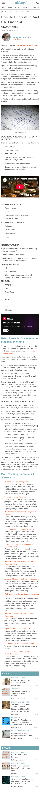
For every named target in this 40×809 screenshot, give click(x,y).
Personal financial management (16, 482)
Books (17, 7)
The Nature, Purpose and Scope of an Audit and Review (20, 693)
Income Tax (15, 717)
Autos (10, 7)
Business (26, 7)
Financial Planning (18, 677)
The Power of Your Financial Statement (19, 529)
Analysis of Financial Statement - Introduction (21, 579)
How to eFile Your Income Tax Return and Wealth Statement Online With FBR (21, 722)
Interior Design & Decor (20, 731)
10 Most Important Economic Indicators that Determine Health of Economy (22, 781)
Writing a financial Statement (15, 497)
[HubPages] (20, 3)
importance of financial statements (17, 629)
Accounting (15, 689)
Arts (3, 7)
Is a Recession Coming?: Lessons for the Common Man (20, 768)
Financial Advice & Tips (20, 702)
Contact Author (16, 39)
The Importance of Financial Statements (19, 644)
